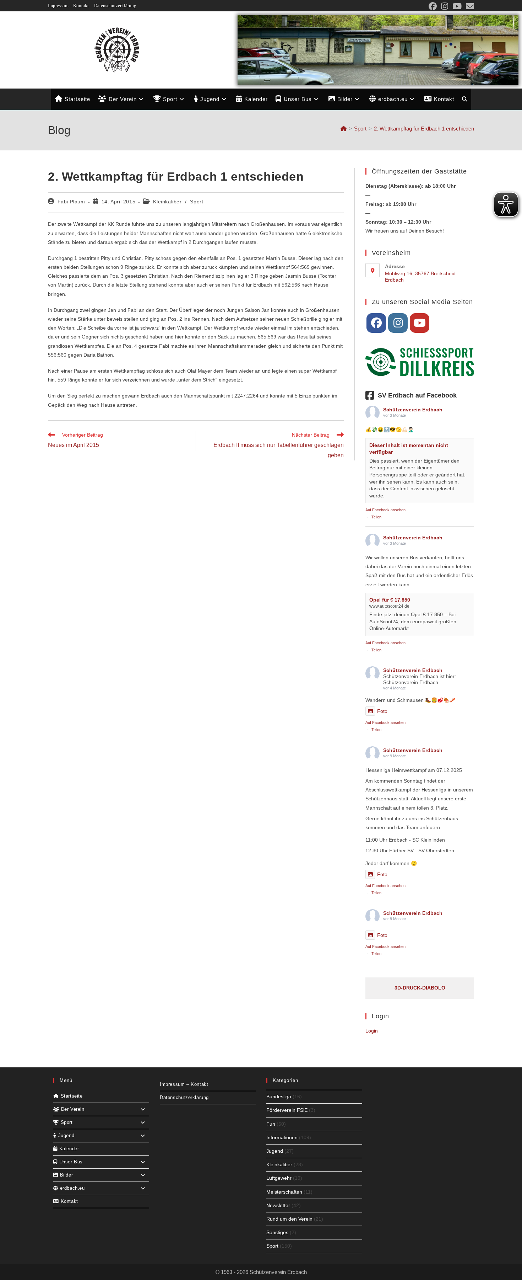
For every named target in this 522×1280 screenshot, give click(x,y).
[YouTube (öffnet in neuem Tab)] (457, 6)
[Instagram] (398, 323)
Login (371, 1031)
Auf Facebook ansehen (385, 510)
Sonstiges (277, 1232)
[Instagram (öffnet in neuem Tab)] (444, 6)
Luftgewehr (279, 1178)
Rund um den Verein (289, 1219)
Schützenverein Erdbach (412, 409)
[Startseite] (344, 129)
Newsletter (278, 1205)
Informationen (282, 1137)
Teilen (376, 517)
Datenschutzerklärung (115, 5)
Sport (196, 201)
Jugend (274, 1151)
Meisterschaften (284, 1192)
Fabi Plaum (71, 201)
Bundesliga (278, 1096)
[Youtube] (419, 323)
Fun (270, 1124)
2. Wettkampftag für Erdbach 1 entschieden (424, 129)
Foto (382, 711)
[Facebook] (376, 323)
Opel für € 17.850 (389, 600)
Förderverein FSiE (287, 1110)
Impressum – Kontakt (68, 5)
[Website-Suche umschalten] (464, 99)
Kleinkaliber (167, 201)
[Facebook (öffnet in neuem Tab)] (432, 6)
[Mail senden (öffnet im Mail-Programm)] (469, 6)
